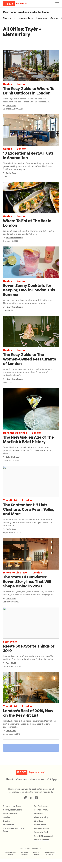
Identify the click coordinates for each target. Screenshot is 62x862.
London (21, 84)
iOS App (51, 779)
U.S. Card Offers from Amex (13, 829)
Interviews (41, 18)
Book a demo (40, 824)
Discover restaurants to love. (26, 12)
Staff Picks (10, 642)
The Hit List (9, 18)
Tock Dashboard (41, 839)
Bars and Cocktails (15, 433)
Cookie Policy (36, 853)
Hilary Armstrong (14, 237)
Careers (21, 779)
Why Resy (38, 821)
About (9, 779)
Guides (54, 18)
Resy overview (41, 810)
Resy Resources (41, 828)
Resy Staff (11, 663)
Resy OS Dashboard (43, 836)
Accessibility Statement (50, 853)
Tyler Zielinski (13, 457)
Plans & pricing (41, 817)
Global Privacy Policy (10, 853)
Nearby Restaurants (12, 810)
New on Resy (26, 18)
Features (38, 813)
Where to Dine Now (15, 573)
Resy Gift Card (10, 813)
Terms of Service (24, 853)
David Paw (11, 105)
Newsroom (37, 779)
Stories (6, 817)
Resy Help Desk (41, 832)
